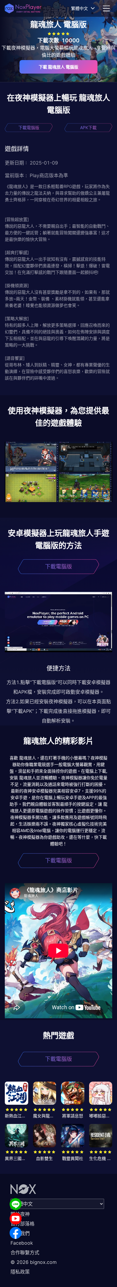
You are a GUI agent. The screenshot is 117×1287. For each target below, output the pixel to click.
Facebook (21, 1243)
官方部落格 (22, 1224)
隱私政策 (20, 1272)
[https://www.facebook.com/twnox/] (16, 1233)
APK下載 (88, 127)
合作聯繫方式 (24, 1252)
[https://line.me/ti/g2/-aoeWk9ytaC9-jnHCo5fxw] (16, 1204)
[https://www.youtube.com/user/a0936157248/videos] (16, 1219)
